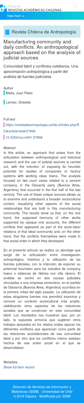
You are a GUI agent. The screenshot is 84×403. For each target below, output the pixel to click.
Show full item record (19, 367)
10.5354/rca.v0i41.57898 (24, 137)
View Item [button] (14, 15)
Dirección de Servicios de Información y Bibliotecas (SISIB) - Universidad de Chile (42, 389)
